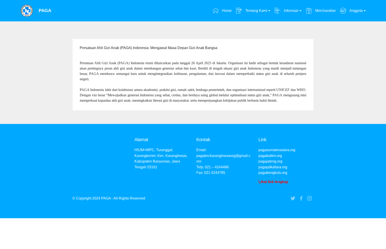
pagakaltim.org (270, 156)
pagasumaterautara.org (276, 150)
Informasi (290, 10)
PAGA (45, 10)
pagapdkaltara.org (272, 167)
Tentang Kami (255, 10)
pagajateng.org (270, 161)
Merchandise (325, 10)
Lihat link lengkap (273, 182)
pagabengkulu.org (272, 173)
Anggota (355, 10)
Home (226, 10)
